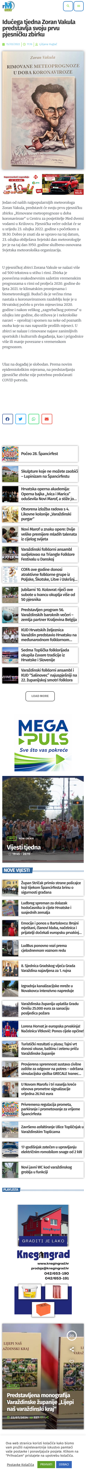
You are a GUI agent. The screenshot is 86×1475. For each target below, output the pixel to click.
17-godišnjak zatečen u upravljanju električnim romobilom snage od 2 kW (51, 1149)
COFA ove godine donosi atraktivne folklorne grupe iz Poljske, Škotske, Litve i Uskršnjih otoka (49, 577)
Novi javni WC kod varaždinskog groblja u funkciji (46, 1169)
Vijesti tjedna (24, 847)
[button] (7, 419)
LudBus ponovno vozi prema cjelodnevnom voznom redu (44, 948)
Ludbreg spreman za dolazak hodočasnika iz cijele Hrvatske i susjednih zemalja (46, 908)
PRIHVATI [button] (46, 1464)
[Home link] (8, 6)
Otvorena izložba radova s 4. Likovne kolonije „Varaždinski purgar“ (46, 514)
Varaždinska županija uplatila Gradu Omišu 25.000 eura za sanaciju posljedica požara (50, 1009)
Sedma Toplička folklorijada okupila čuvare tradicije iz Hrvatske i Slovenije (45, 655)
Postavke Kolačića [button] (20, 1465)
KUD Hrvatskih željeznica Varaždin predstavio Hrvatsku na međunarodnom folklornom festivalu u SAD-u (49, 637)
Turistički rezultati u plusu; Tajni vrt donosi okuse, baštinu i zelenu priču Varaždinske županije (50, 1049)
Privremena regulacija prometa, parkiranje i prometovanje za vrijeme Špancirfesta (50, 1109)
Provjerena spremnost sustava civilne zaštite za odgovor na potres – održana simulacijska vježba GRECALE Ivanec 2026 (52, 1071)
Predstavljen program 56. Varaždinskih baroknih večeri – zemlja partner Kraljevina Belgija (49, 614)
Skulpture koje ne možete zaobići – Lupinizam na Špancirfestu (49, 474)
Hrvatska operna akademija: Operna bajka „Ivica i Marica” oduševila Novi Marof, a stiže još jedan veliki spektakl (48, 496)
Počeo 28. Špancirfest (39, 453)
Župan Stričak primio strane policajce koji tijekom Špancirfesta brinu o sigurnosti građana (51, 888)
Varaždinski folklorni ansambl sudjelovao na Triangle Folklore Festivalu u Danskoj (48, 554)
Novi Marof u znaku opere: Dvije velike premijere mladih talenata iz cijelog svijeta (49, 534)
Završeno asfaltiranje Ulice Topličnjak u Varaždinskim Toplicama (52, 1129)
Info (11, 838)
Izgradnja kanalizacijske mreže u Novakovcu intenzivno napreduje (47, 988)
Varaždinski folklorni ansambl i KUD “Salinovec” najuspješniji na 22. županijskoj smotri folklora (49, 675)
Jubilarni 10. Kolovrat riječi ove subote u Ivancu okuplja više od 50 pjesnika (48, 594)
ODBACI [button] (64, 1464)
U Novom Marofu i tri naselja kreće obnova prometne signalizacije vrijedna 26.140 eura (48, 1089)
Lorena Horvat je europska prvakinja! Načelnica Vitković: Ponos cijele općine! (52, 1028)
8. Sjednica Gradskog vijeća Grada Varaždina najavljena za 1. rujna (48, 968)
